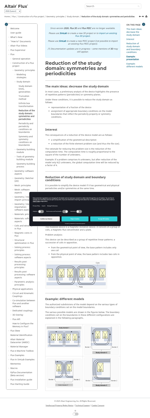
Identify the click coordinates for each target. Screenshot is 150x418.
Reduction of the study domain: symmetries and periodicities (108, 16)
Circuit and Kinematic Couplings (23, 295)
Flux (14, 16)
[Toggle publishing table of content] (6, 24)
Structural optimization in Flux (24, 242)
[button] (9, 28)
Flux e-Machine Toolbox (22, 350)
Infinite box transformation (26, 105)
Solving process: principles (22, 249)
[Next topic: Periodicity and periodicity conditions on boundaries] (143, 17)
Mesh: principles (23, 185)
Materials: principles (25, 214)
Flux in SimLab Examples (22, 359)
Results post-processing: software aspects (25, 274)
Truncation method (24, 98)
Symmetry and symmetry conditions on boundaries (26, 141)
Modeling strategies (21, 76)
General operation (21, 58)
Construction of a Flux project (31, 16)
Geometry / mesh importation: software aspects (23, 207)
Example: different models (134, 65)
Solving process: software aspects (23, 256)
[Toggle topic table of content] (143, 24)
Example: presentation (132, 58)
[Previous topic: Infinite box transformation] (140, 17)
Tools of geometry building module (25, 158)
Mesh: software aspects (22, 191)
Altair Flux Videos (18, 45)
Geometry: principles (55, 16)
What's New (16, 37)
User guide (15, 32)
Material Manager (19, 346)
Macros (14, 368)
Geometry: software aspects (24, 173)
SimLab (63, 33)
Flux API (16, 319)
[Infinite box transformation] (140, 17)
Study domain (73, 16)
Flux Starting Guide (19, 384)
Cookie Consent (98, 405)
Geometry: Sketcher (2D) (24, 180)
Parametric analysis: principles (24, 283)
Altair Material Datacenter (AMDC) (19, 341)
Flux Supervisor (17, 50)
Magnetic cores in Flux (23, 234)
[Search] (138, 6)
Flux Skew (15, 330)
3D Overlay (17, 314)
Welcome (14, 28)
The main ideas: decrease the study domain (134, 32)
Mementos (15, 363)
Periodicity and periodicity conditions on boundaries (26, 128)
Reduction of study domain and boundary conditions (133, 48)
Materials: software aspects (24, 220)
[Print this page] (146, 17)
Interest (130, 39)
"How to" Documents (20, 41)
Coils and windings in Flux (24, 227)
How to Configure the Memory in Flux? (22, 325)
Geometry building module (26, 151)
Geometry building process (26, 165)
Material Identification (21, 335)
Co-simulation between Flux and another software (23, 303)
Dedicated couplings (22, 310)
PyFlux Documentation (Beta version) (21, 374)
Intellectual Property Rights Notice (59, 405)
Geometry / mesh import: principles (23, 198)
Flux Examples (17, 355)
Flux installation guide (21, 379)
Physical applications (22, 289)
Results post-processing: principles (21, 264)
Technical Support (82, 405)
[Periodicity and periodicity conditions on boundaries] (143, 17)
